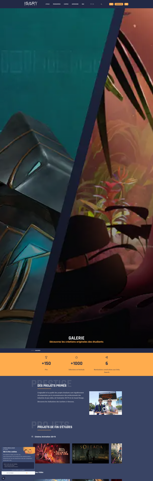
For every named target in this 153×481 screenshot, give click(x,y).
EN (93, 4)
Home (32, 350)
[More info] (66, 458)
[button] (101, 4)
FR (91, 4)
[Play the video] (61, 458)
